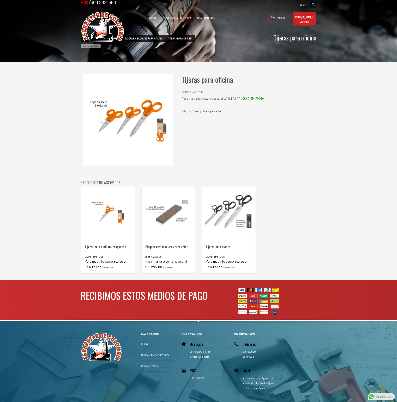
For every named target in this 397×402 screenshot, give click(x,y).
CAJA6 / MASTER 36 (226, 262)
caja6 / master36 (166, 262)
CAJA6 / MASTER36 (105, 262)
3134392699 (252, 98)
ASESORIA (304, 19)
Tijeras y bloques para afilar (207, 111)
